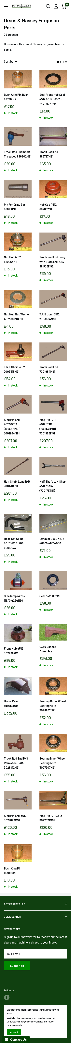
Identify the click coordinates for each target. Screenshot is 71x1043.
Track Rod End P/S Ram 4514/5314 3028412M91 (16, 763)
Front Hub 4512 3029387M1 (13, 651)
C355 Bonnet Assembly (47, 649)
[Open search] (48, 6)
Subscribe (17, 965)
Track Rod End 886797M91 (48, 154)
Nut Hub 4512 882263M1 (12, 259)
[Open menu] (6, 6)
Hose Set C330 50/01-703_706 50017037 (13, 543)
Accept (14, 1032)
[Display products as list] (65, 61)
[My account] (56, 6)
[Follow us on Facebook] (6, 997)
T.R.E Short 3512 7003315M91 (14, 369)
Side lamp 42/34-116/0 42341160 (15, 598)
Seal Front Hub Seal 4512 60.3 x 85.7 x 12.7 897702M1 (52, 99)
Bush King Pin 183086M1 (12, 871)
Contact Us (17, 1039)
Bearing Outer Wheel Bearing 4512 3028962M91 (52, 705)
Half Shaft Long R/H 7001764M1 (17, 484)
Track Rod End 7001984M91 (48, 369)
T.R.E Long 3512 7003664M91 (49, 316)
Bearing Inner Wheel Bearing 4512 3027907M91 (52, 763)
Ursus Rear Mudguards (11, 703)
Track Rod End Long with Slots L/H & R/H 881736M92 (52, 261)
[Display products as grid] (59, 61)
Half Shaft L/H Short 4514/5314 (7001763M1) (52, 486)
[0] (63, 6)
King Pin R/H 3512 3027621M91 (50, 818)
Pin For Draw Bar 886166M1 (14, 207)
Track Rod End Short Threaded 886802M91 (17, 154)
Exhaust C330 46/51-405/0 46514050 (52, 541)
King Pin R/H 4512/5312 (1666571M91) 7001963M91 (47, 426)
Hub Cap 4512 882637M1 (48, 207)
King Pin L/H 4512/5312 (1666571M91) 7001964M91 (12, 426)
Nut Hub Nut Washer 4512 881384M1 (17, 316)
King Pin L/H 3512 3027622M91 (15, 818)
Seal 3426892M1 (49, 596)
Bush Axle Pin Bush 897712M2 (16, 97)
